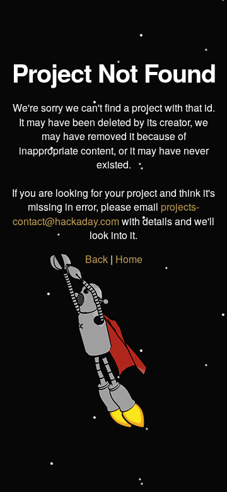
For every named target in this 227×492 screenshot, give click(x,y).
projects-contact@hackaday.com (106, 213)
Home (129, 259)
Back (96, 259)
